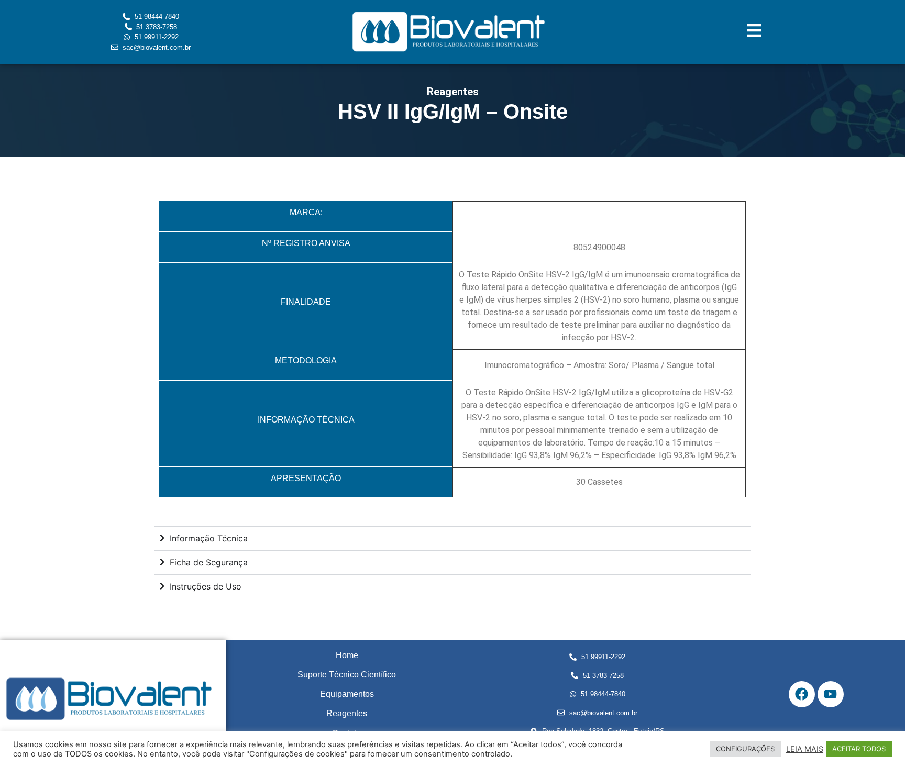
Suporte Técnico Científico (346, 674)
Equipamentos (347, 694)
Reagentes (346, 713)
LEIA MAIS (804, 749)
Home (347, 655)
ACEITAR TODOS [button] (859, 748)
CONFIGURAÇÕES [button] (745, 748)
